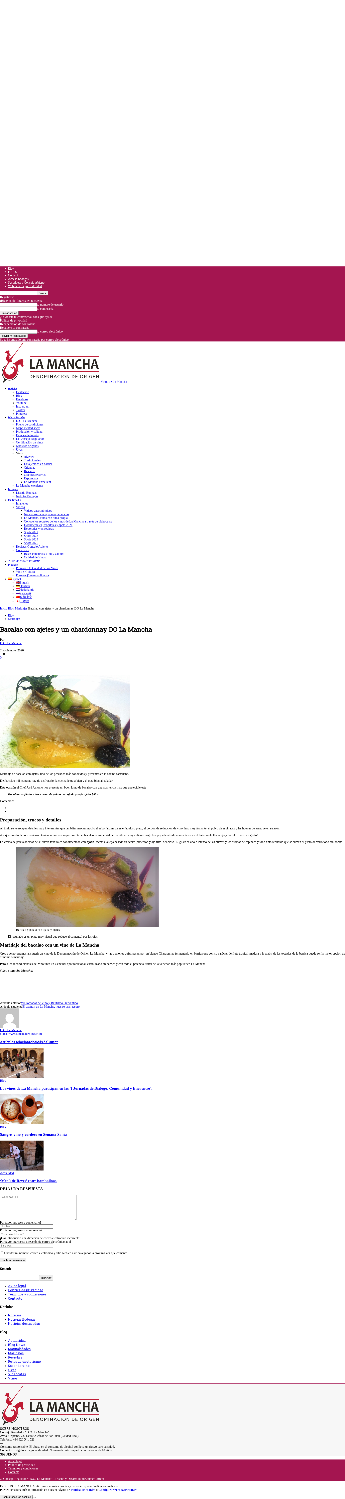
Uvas (19, 449)
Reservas (29, 471)
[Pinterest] (35, 664)
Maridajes (21, 608)
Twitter (20, 410)
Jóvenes (29, 456)
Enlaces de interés (27, 435)
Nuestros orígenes (27, 446)
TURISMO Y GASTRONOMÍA (24, 561)
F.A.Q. (12, 271)
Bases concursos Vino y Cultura (44, 553)
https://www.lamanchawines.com (21, 1033)
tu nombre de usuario (50, 304)
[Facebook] (6, 664)
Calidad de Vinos (35, 557)
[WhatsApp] (49, 664)
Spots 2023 (31, 535)
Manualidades (19, 1349)
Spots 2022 (31, 532)
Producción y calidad (29, 431)
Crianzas (29, 467)
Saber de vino (19, 1365)
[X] (21, 664)
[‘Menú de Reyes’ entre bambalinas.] (22, 1169)
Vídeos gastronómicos (38, 510)
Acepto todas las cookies (16, 1496)
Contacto (13, 275)
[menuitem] (14, 579)
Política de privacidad (13, 320)
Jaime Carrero (95, 1478)
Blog (11, 268)
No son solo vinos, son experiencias (46, 514)
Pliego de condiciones (30, 424)
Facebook (22, 399)
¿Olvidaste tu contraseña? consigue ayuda (26, 317)
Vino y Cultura (25, 571)
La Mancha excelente (29, 485)
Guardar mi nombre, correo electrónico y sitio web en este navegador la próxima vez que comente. (66, 1253)
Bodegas (13, 489)
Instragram (22, 406)
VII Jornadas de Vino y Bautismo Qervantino (49, 1003)
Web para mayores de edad (25, 286)
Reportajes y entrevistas (39, 528)
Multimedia (14, 500)
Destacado (22, 392)
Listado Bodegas (26, 492)
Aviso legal (17, 1286)
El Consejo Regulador (30, 438)
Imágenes (22, 503)
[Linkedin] (64, 664)
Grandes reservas (35, 474)
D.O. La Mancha (16, 417)
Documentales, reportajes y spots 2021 (48, 525)
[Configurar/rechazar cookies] (34, 1497)
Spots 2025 (31, 543)
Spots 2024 (31, 539)
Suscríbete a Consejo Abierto (26, 282)
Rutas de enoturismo (24, 1361)
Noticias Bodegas (27, 496)
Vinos (12, 1378)
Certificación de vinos (30, 442)
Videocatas (17, 1374)
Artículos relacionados (18, 1042)
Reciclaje (15, 1357)
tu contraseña (45, 308)
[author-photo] (9, 1026)
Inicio (3, 608)
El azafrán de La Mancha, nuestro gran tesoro (51, 1006)
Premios (13, 564)
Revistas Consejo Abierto (32, 546)
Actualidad (7, 1173)
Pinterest (21, 413)
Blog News (16, 1345)
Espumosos (31, 478)
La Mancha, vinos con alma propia (46, 517)
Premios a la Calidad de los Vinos (37, 568)
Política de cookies (83, 1489)
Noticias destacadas (24, 1323)
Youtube (21, 403)
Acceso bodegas (18, 279)
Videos (20, 507)
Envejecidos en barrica (38, 464)
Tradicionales (32, 460)
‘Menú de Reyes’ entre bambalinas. (28, 1181)
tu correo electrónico (50, 331)
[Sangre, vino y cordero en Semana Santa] (22, 1123)
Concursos (22, 550)
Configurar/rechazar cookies (117, 1489)
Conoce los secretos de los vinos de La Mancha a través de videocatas (68, 521)
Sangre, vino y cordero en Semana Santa (33, 1134)
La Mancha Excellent (37, 482)
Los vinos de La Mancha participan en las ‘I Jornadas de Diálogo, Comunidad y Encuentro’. (76, 1088)
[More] (78, 663)
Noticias (13, 388)
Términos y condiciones (27, 1294)
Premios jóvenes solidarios (32, 575)
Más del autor (47, 1042)
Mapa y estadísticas (28, 428)
